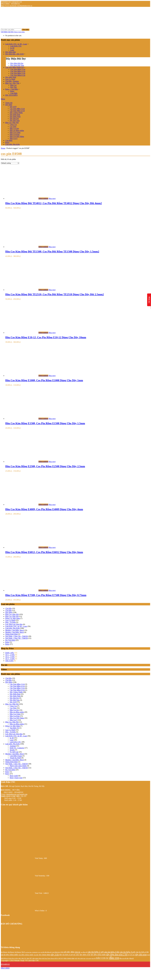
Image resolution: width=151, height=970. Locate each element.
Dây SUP (13, 107)
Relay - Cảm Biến (11, 89)
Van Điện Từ (14, 728)
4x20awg (11, 952)
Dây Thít (13, 87)
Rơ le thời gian (81, 958)
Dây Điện (8, 105)
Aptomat (13, 746)
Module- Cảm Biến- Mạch (14, 630)
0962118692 (5, 968)
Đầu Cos (13, 85)
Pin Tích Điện (10, 640)
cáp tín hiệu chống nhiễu (9, 955)
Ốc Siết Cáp (14, 752)
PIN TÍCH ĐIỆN (11, 95)
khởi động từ (5, 958)
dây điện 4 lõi (85, 955)
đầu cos (114, 958)
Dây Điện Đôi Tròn (17, 65)
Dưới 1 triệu (9, 653)
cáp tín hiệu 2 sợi (96, 952)
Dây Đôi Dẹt (14, 119)
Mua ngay (52, 198)
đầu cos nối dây (124, 958)
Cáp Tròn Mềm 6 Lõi (17, 75)
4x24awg (18, 952)
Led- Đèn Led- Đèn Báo (14, 624)
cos (39, 952)
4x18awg (4, 952)
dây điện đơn (131, 955)
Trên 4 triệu (9, 661)
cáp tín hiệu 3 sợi (127, 952)
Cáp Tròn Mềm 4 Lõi (17, 71)
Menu (3, 99)
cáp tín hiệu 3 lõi (111, 952)
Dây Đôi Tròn (15, 121)
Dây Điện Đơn (10, 52)
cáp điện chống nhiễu (25, 955)
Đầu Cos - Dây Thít (12, 83)
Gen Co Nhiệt (10, 79)
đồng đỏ (131, 958)
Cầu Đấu (8, 608)
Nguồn (12, 750)
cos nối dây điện (67, 952)
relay (19, 958)
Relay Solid (14, 776)
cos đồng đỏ (84, 952)
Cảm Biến (13, 93)
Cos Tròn (13, 127)
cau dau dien (28, 952)
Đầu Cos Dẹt (14, 128)
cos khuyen (56, 952)
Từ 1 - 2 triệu (10, 655)
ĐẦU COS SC (102, 958)
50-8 (23, 952)
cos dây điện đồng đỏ (46, 952)
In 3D (12, 48)
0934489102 (5, 964)
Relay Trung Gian (16, 778)
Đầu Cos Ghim (15, 132)
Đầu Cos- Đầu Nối (12, 123)
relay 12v (23, 958)
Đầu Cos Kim (14, 134)
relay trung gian (68, 958)
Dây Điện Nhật (10, 77)
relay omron (35, 958)
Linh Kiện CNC (16, 46)
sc (95, 958)
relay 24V (29, 958)
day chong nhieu (45, 955)
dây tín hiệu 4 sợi (66, 955)
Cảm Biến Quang (16, 756)
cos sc (77, 952)
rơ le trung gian (90, 958)
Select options (43, 198)
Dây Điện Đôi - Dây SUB (14, 54)
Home (3, 148)
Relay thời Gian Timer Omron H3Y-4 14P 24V (51, 958)
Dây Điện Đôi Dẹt (16, 63)
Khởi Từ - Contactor (17, 748)
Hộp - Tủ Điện (10, 622)
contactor (35, 952)
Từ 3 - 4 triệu (10, 659)
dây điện (76, 955)
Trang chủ (8, 103)
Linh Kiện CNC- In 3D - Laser (16, 44)
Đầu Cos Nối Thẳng (17, 136)
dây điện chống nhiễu (98, 955)
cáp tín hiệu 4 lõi (142, 952)
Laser (12, 50)
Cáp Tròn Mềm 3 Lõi (17, 69)
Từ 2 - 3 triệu (10, 657)
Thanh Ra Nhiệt (15, 758)
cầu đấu (36, 955)
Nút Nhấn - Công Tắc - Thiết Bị (16, 636)
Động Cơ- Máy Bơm (12, 618)
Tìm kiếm (26, 29)
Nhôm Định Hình (11, 634)
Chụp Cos (13, 125)
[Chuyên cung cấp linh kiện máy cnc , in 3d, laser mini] (17, 24)
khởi (148, 955)
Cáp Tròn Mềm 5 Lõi (17, 73)
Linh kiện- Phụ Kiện (12, 144)
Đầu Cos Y (14, 138)
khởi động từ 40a (13, 958)
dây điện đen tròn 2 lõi (117, 954)
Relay (12, 91)
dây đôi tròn (141, 954)
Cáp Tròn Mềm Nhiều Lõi (14, 67)
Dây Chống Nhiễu (16, 113)
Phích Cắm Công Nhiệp (18, 766)
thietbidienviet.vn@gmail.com (16, 794)
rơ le (76, 958)
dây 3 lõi (55, 954)
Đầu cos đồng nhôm (17, 130)
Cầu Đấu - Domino (12, 81)
